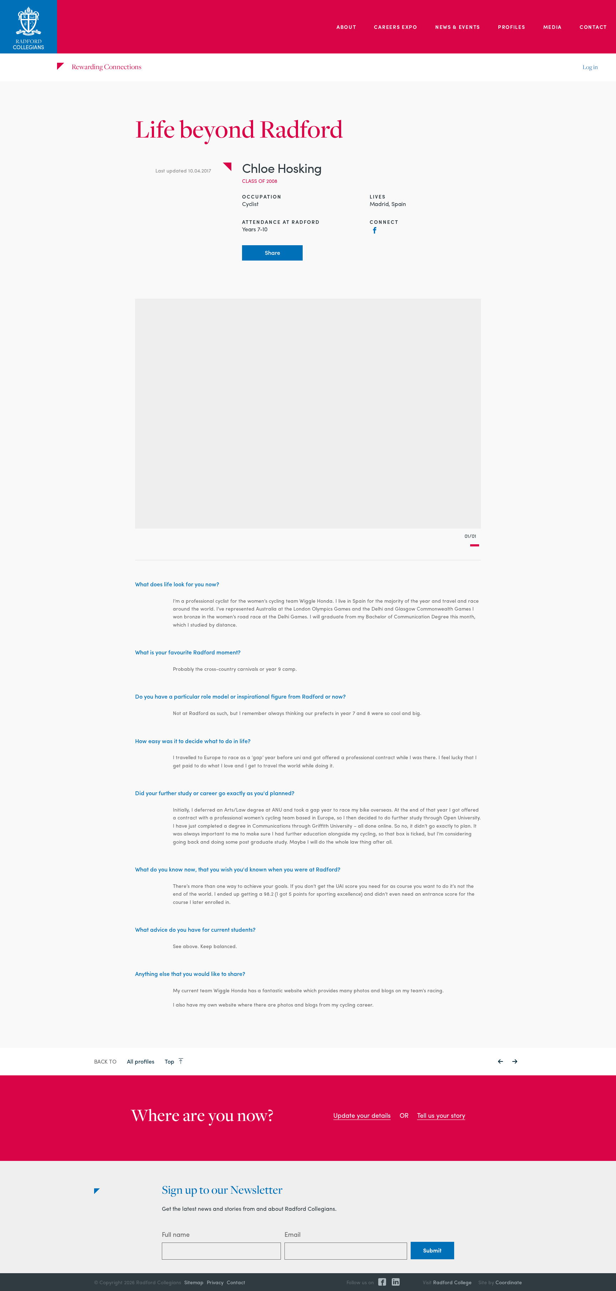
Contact (593, 26)
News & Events (457, 26)
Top (170, 1061)
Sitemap (194, 1282)
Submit (432, 1250)
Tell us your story (441, 1115)
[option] (308, 414)
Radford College (452, 1282)
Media (552, 26)
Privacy (215, 1282)
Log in (590, 67)
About (346, 26)
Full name (176, 1234)
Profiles (511, 26)
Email (292, 1234)
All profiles (140, 1061)
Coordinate (509, 1282)
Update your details (362, 1115)
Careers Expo (395, 26)
